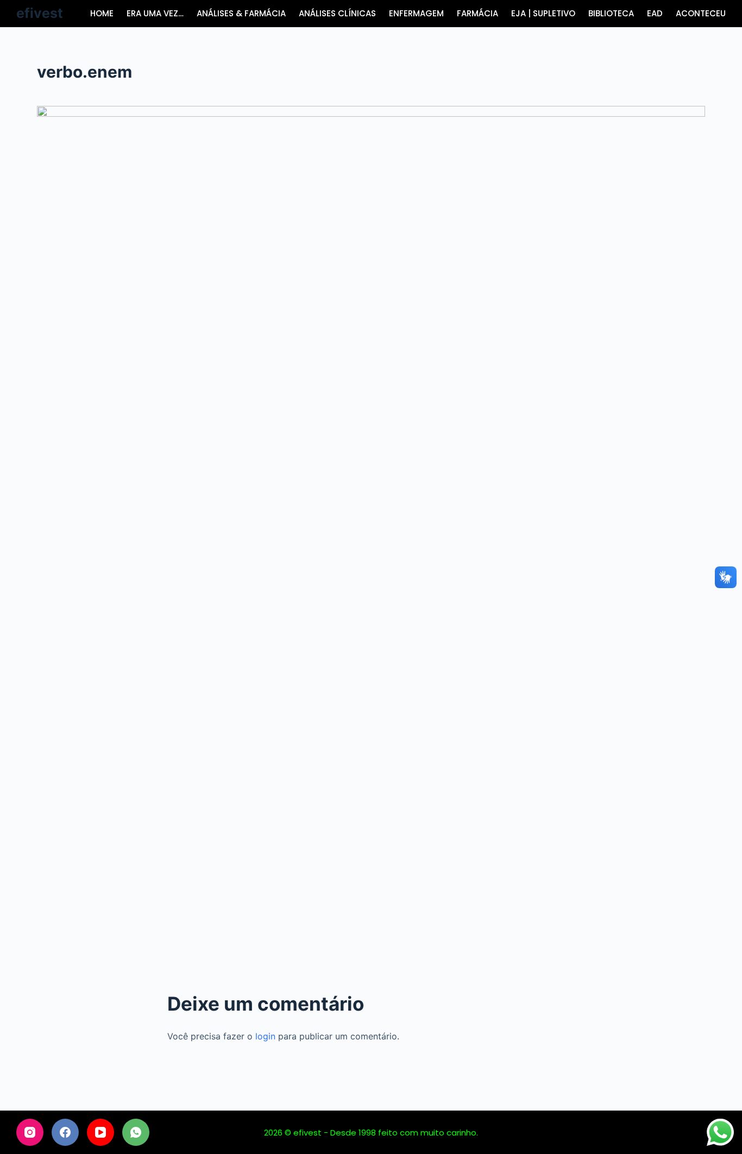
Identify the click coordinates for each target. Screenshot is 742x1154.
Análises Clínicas (337, 13)
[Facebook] (65, 1132)
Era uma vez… (155, 13)
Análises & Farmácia (241, 13)
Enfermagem (416, 13)
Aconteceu (701, 13)
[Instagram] (29, 1132)
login (265, 1036)
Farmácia (477, 13)
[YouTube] (100, 1132)
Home (102, 13)
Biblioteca (611, 13)
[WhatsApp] (135, 1132)
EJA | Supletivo (543, 13)
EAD (655, 13)
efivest (39, 13)
